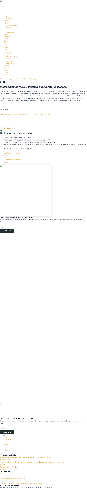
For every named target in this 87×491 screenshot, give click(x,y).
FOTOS (6, 23)
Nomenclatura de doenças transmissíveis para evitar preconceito (32, 462)
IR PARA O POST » (6, 460)
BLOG (6, 41)
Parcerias (7, 36)
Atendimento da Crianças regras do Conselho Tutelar (26, 457)
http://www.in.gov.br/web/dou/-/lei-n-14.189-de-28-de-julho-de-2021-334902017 (26, 114)
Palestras (9, 30)
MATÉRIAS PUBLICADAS (12, 153)
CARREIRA (7, 21)
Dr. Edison (7, 18)
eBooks (6, 39)
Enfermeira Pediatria (10, 467)
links (5, 43)
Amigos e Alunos (11, 25)
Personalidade (10, 32)
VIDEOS (6, 34)
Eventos (8, 27)
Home (6, 16)
